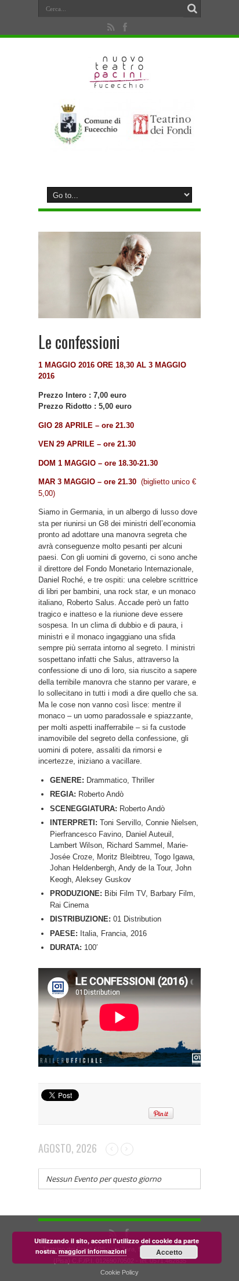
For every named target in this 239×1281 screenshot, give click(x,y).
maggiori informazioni (92, 1251)
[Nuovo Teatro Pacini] (119, 84)
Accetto (169, 1252)
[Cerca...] (192, 8)
